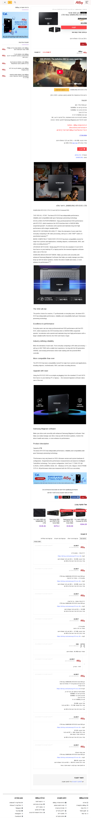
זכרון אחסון (78, 155)
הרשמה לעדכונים (61, 90)
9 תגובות (36, 52)
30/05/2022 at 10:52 (74, 746)
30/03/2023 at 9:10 (74, 620)
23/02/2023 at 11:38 (74, 676)
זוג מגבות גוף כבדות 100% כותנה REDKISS (19, 62)
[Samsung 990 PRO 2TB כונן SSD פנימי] (53, 510)
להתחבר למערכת (77, 781)
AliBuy (80, 51)
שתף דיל (10, 2)
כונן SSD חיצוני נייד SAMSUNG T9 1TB (39, 521)
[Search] (15, 2)
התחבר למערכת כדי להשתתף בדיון (43, 545)
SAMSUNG (79, 157)
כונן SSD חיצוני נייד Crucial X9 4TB (80, 520)
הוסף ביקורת (37, 541)
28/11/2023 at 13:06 (74, 547)
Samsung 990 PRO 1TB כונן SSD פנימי (68, 521)
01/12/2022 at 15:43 (74, 718)
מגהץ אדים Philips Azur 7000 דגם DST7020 (18, 48)
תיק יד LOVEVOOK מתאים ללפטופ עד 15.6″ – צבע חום (18, 55)
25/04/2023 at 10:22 (74, 595)
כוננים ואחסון (79, 9)
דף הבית (85, 9)
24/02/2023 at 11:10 (70, 661)
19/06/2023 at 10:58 (74, 570)
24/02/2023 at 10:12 (74, 645)
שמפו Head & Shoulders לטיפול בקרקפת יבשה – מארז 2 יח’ (19, 76)
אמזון (85, 135)
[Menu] (87, 2)
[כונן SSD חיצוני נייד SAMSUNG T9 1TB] (39, 510)
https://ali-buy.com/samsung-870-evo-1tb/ (69, 556)
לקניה (74, 27)
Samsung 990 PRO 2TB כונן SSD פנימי (54, 521)
